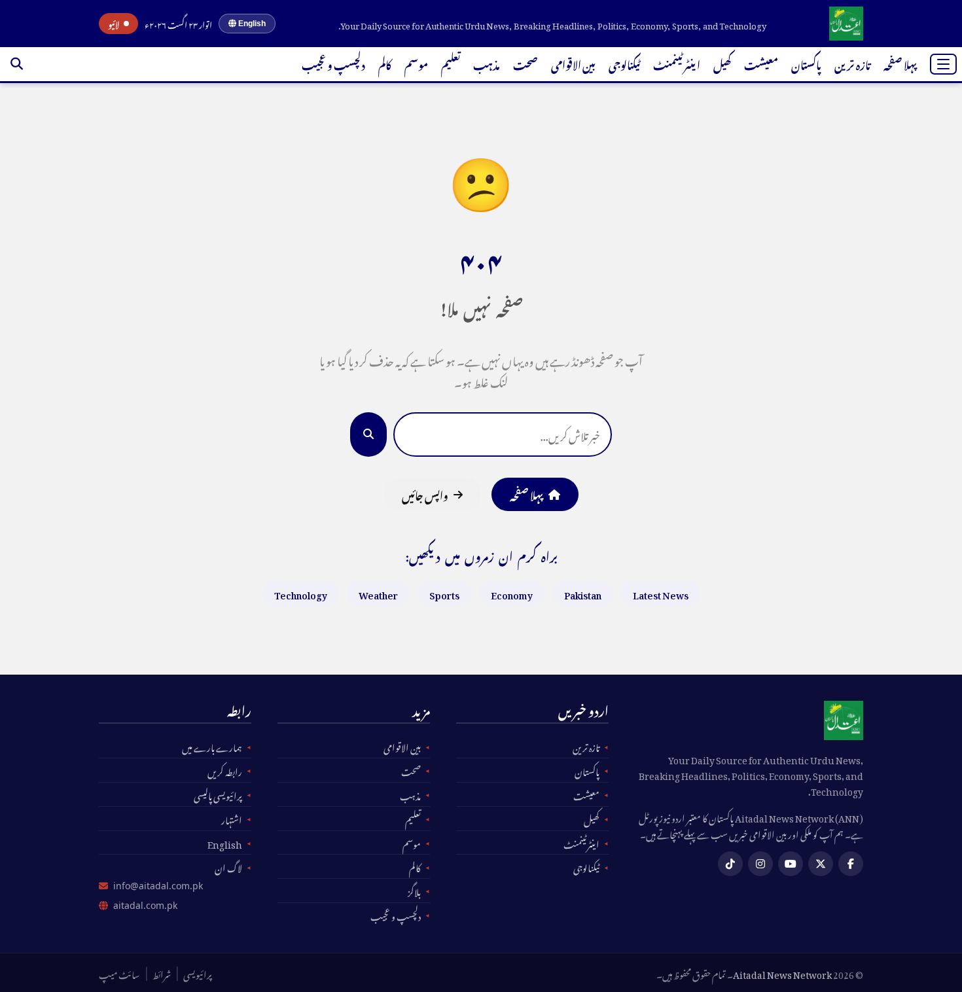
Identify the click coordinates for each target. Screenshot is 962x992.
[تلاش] (16, 64)
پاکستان (806, 63)
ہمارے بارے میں (212, 746)
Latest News (660, 593)
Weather (378, 593)
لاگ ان (228, 866)
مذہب (486, 63)
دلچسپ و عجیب (333, 63)
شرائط (161, 973)
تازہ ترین (852, 63)
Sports (444, 593)
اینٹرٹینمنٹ (676, 63)
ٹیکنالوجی (624, 63)
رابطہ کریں (224, 770)
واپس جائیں (425, 494)
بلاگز (414, 890)
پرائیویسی (197, 973)
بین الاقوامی (573, 63)
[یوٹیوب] (790, 863)
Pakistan (582, 593)
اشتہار (231, 818)
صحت (525, 63)
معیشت (761, 63)
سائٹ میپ (119, 973)
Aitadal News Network (782, 972)
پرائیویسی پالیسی (218, 794)
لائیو (114, 23)
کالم (384, 63)
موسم (416, 63)
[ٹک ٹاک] (730, 863)
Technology (300, 593)
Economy (512, 593)
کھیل (722, 63)
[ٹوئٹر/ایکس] (820, 863)
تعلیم (450, 63)
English (251, 23)
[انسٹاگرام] (760, 863)
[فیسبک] (850, 863)
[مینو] (943, 64)
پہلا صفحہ (900, 63)
